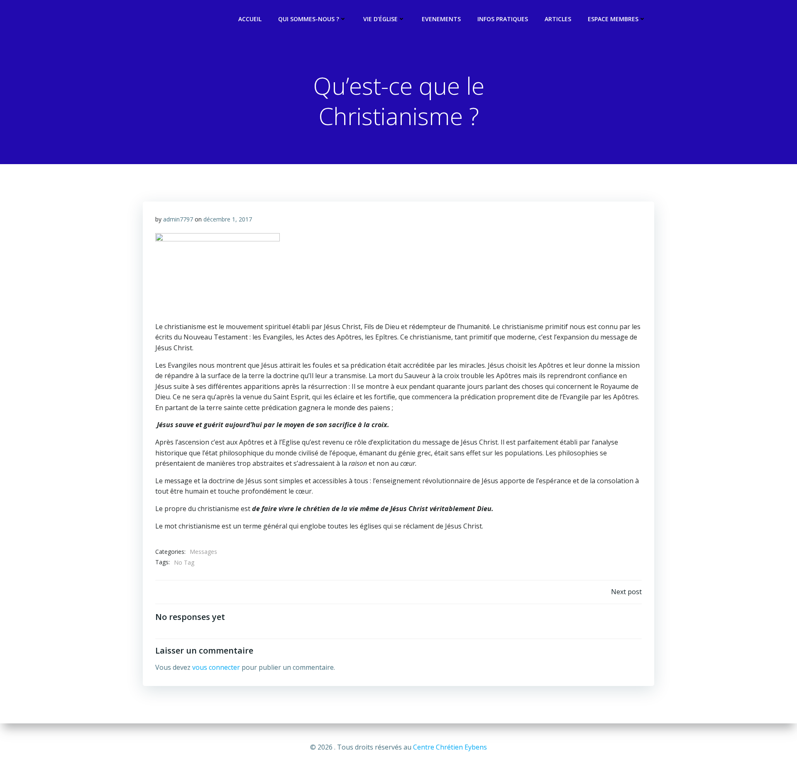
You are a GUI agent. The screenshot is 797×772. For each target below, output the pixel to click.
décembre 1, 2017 (227, 219)
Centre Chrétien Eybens (450, 747)
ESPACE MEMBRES (613, 19)
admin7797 (178, 219)
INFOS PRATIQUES (502, 19)
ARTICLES (558, 19)
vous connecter (216, 667)
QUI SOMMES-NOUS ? (308, 19)
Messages (203, 552)
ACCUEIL (250, 19)
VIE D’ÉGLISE (380, 19)
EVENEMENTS (441, 19)
